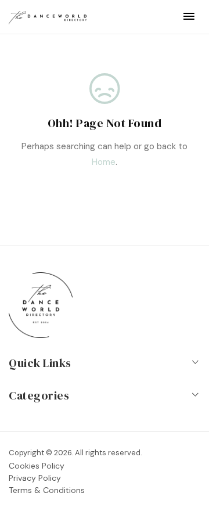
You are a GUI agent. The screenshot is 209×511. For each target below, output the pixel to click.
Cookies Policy (36, 465)
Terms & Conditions (47, 490)
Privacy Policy (35, 478)
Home (104, 162)
